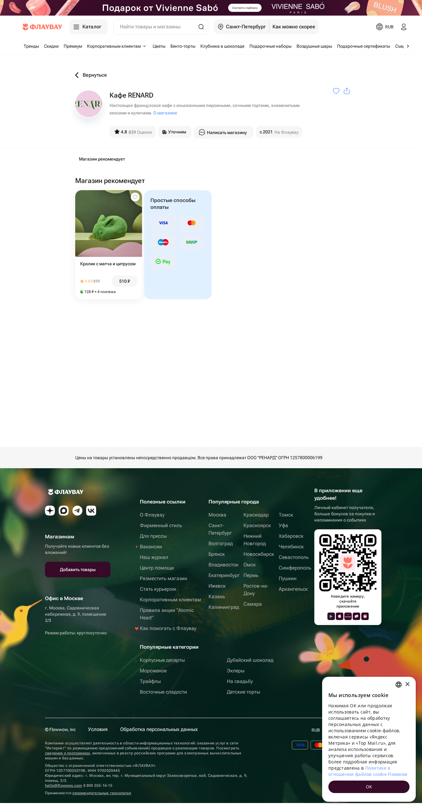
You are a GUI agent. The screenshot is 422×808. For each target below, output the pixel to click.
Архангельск (293, 589)
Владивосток (223, 565)
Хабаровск (291, 536)
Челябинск (291, 547)
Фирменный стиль (161, 525)
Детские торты (243, 692)
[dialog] (369, 739)
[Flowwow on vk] (91, 511)
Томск (286, 515)
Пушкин (288, 578)
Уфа (283, 525)
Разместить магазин (163, 578)
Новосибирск (258, 554)
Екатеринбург (224, 575)
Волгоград (221, 543)
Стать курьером (158, 589)
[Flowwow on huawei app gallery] (348, 616)
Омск (249, 565)
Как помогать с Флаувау (168, 628)
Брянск (217, 554)
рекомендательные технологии (101, 793)
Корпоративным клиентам (170, 600)
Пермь (250, 575)
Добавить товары (78, 569)
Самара (252, 604)
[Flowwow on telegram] (77, 511)
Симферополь (295, 568)
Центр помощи (157, 568)
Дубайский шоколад (250, 660)
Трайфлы (150, 681)
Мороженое (153, 671)
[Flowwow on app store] (339, 616)
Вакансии (151, 547)
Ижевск (217, 586)
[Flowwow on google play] (331, 616)
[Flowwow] (42, 26)
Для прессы (153, 536)
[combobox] (398, 684)
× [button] (407, 684)
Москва (217, 515)
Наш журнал (154, 557)
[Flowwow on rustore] (356, 616)
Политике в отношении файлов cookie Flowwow (367, 771)
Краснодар (256, 515)
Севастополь (294, 557)
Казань (217, 596)
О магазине (165, 112)
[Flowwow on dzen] (50, 511)
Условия (98, 729)
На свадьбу (240, 681)
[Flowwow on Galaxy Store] (365, 616)
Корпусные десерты (162, 660)
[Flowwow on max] (64, 511)
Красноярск (257, 525)
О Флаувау (152, 515)
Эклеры (235, 671)
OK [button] (369, 787)
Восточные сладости (163, 692)
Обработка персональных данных (159, 729)
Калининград (224, 607)
